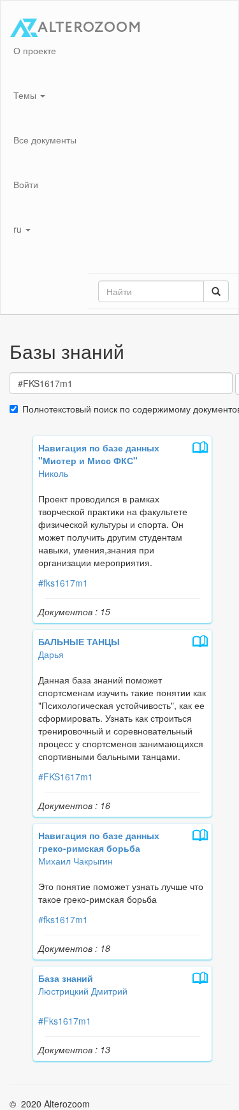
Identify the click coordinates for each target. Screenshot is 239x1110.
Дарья (51, 654)
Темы (26, 95)
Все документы (44, 139)
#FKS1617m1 (65, 776)
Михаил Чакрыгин (75, 860)
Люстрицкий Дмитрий (82, 990)
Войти (25, 184)
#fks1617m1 (63, 582)
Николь (53, 473)
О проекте (34, 50)
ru (18, 229)
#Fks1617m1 (64, 1020)
